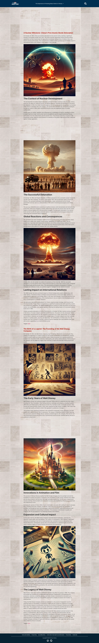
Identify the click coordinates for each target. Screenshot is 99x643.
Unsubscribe (75, 634)
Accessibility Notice (41, 634)
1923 (29, 623)
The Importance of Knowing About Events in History (48, 3)
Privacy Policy (34, 634)
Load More (49, 626)
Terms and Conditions (26, 634)
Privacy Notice (68, 634)
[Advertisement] (49, 17)
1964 (29, 323)
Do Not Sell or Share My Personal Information (55, 634)
